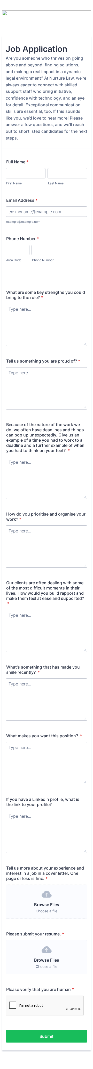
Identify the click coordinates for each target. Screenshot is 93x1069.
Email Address (21, 200)
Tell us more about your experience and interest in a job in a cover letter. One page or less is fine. (45, 873)
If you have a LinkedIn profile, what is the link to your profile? (42, 802)
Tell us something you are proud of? (43, 361)
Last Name (56, 183)
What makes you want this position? (44, 735)
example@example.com (23, 222)
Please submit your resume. (35, 933)
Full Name (17, 161)
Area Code (13, 260)
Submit (46, 1036)
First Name (14, 183)
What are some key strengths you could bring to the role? (45, 295)
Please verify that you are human (40, 989)
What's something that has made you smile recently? (43, 669)
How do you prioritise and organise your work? (46, 516)
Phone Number (22, 238)
